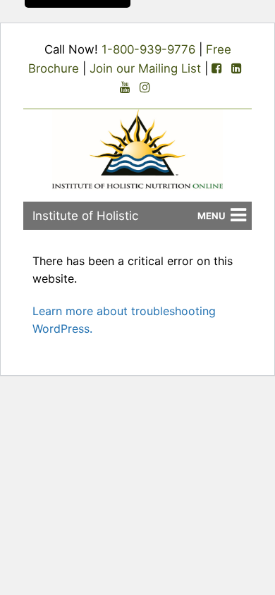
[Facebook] (216, 68)
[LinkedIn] (236, 68)
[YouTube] (125, 87)
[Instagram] (144, 87)
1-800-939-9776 (148, 49)
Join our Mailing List (145, 68)
